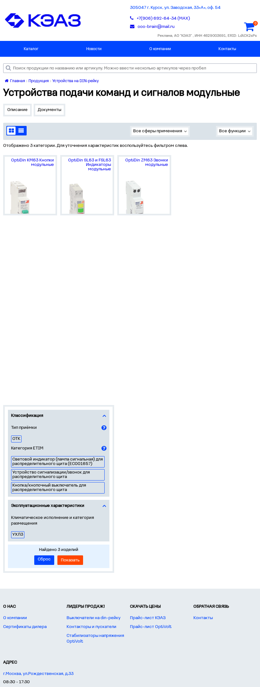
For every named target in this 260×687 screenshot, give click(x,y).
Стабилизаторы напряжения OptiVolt (95, 638)
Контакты (227, 49)
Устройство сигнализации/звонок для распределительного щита (51, 474)
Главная (17, 81)
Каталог (31, 49)
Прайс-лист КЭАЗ (148, 618)
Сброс (44, 559)
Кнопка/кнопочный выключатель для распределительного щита (49, 487)
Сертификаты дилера (25, 627)
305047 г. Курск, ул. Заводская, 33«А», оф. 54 (175, 7)
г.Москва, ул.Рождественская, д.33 (38, 673)
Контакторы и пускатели (91, 627)
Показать (70, 560)
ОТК (16, 438)
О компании (160, 49)
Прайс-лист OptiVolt (151, 627)
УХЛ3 (17, 534)
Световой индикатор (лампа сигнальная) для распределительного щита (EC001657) (57, 461)
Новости (93, 49)
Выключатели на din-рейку (93, 618)
